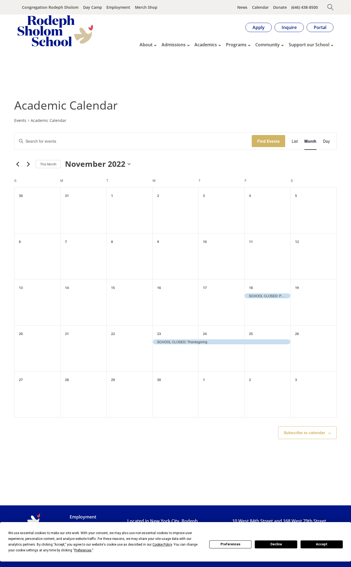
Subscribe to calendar (304, 432)
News (242, 7)
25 (251, 333)
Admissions (174, 45)
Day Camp (92, 7)
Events (20, 120)
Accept (321, 544)
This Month (48, 164)
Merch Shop (146, 7)
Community (267, 45)
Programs (236, 45)
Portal (320, 27)
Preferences (230, 544)
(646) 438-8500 (304, 7)
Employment (118, 7)
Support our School (309, 45)
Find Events (268, 141)
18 (251, 287)
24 (205, 333)
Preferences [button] (83, 550)
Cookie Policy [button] (162, 544)
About (146, 45)
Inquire (289, 27)
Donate (280, 7)
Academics (205, 45)
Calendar (260, 7)
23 (159, 333)
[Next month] (28, 164)
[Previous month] (17, 164)
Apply (259, 27)
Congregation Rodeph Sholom (50, 7)
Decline (276, 544)
